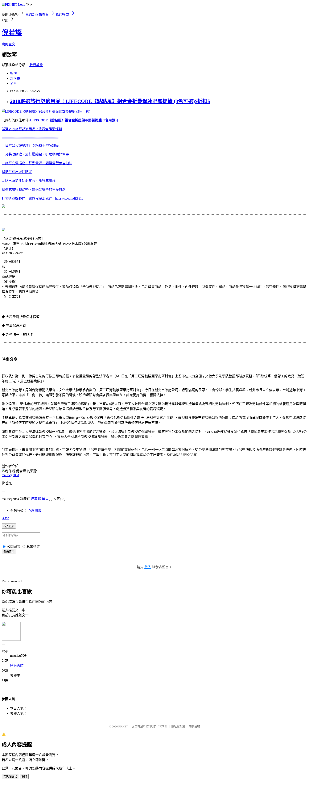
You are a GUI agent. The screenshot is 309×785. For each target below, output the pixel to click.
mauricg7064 (10, 475)
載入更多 (8, 526)
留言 (45, 499)
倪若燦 (12, 32)
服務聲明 (194, 726)
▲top (5, 518)
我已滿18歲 (10, 776)
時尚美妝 (36, 65)
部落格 (15, 78)
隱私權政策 (178, 726)
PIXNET (123, 726)
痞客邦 (36, 499)
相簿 (13, 73)
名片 (13, 83)
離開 (24, 776)
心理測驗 (34, 510)
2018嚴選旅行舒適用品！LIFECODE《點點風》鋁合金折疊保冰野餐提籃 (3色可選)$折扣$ (110, 101)
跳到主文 (8, 44)
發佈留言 (8, 551)
